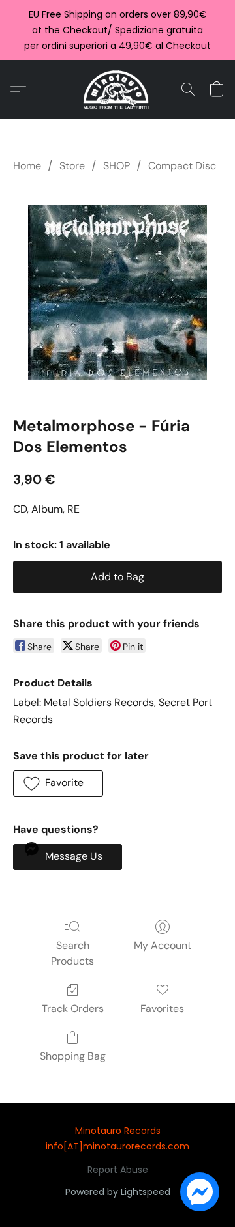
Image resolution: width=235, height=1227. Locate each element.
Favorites (162, 1008)
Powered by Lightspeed (117, 1191)
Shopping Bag (73, 1056)
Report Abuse (117, 1169)
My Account (162, 945)
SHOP (116, 166)
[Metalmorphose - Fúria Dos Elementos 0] (117, 292)
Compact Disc (182, 166)
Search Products (72, 953)
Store (72, 166)
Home (27, 166)
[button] (118, 89)
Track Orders (73, 1008)
